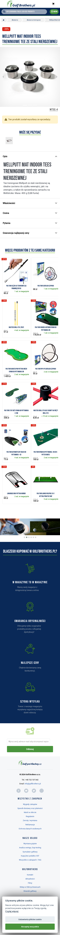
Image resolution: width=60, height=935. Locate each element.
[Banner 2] (26, 537)
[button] (5, 77)
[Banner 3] (29, 537)
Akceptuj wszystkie (30, 927)
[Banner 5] (33, 537)
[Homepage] (21, 4)
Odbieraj (30, 749)
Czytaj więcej (11, 911)
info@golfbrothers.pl (33, 784)
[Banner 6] (35, 537)
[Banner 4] (31, 537)
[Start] (4, 20)
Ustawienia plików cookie (30, 919)
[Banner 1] (24, 537)
